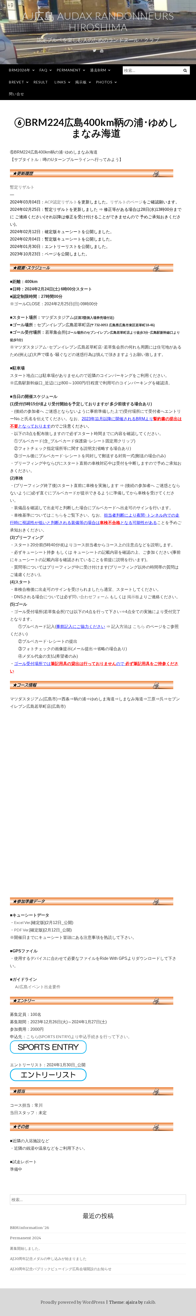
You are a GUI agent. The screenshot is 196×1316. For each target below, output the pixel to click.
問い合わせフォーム (90, 596)
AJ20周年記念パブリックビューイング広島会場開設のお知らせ (61, 1269)
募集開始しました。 (26, 1248)
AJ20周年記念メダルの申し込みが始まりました (48, 1258)
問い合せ (16, 94)
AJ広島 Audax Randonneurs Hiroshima (98, 21)
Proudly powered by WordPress (73, 1302)
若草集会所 (55, 332)
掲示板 (81, 82)
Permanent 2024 (25, 1238)
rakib (149, 1302)
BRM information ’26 (29, 1227)
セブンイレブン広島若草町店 (63, 324)
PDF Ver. (21, 929)
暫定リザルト (22, 186)
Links (60, 82)
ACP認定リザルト (61, 201)
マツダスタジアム (57, 317)
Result (40, 82)
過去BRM (98, 70)
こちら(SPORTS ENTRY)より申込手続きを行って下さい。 (79, 1036)
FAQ (43, 70)
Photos (104, 82)
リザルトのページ (126, 201)
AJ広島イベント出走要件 (37, 986)
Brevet (16, 82)
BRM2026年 (19, 70)
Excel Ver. (22, 922)
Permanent (69, 70)
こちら (57, 515)
